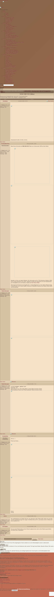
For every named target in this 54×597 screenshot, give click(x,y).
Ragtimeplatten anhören (11, 71)
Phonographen (9, 40)
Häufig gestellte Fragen (5, 573)
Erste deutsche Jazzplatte (11, 70)
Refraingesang (9, 21)
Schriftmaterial (6, 31)
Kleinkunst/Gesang (10, 17)
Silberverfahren (9, 27)
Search (1, 85)
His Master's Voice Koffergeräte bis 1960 (15, 42)
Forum (7, 13)
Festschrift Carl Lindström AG (12, 36)
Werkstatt (8, 49)
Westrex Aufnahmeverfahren (12, 52)
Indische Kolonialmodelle (11, 43)
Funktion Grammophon (11, 47)
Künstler (4, 16)
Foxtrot (7, 59)
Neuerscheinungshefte (11, 33)
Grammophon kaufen (4, 582)
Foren (4, 12)
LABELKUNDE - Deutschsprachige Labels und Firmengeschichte (37, 91)
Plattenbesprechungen (11, 37)
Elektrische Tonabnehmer (11, 53)
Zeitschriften (8, 34)
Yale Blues (8, 62)
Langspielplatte (9, 30)
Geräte (4, 39)
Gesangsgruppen (9, 19)
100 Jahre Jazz (9, 69)
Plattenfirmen (6, 23)
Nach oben (2, 141)
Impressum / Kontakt (4, 579)
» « (23, 589)
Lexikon (7, 15)
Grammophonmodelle (10, 41)
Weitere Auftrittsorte (10, 82)
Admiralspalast (9, 77)
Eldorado (8, 78)
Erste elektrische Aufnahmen (12, 51)
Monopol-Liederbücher (11, 65)
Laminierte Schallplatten (11, 26)
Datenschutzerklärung (5, 580)
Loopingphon (8, 44)
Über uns (2, 543)
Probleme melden (4, 576)
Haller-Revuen (9, 81)
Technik (4, 46)
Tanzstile (5, 54)
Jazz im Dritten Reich (10, 73)
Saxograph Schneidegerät (11, 45)
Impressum (21, 569)
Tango (7, 58)
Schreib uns (3, 548)
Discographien (9, 25)
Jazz (4, 68)
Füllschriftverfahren (10, 28)
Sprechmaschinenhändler (11, 35)
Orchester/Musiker (10, 18)
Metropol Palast (9, 79)
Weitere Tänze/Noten (10, 67)
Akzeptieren (14, 590)
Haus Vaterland (9, 80)
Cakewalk (8, 55)
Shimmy (7, 60)
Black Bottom (8, 63)
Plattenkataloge (9, 32)
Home (4, 10)
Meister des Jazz (9, 72)
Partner (1, 581)
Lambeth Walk (9, 64)
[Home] (2, 7)
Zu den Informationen (5, 551)
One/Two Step (9, 56)
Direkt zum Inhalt (4, 0)
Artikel (7, 14)
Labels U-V (2, 92)
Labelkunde (8, 24)
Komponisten (8, 22)
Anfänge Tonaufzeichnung (11, 50)
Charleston (8, 61)
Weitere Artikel (9, 74)
